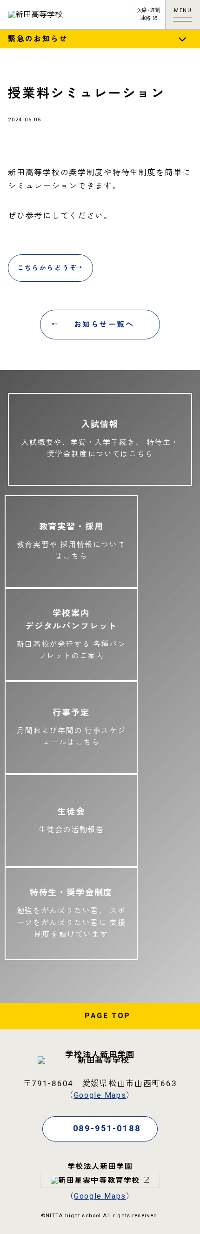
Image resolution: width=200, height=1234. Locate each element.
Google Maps (100, 1095)
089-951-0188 (107, 1128)
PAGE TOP (107, 1016)
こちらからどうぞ (47, 268)
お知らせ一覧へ (104, 324)
